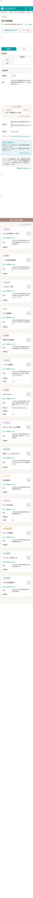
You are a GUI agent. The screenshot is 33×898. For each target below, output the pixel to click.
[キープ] (28, 233)
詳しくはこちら (24, 153)
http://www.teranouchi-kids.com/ (20, 136)
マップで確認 (29, 24)
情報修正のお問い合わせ (23, 168)
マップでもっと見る (23, 116)
